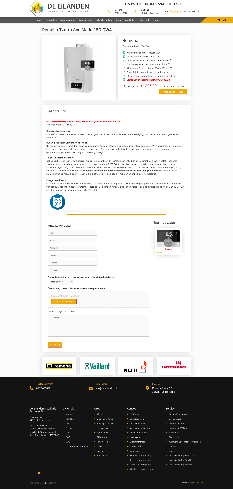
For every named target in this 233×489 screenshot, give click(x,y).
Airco (118, 20)
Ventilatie (129, 20)
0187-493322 (41, 425)
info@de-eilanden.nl (46, 432)
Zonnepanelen (86, 20)
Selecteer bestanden (63, 301)
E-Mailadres (101, 384)
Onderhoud (143, 20)
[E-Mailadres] (91, 388)
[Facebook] (32, 473)
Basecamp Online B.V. (195, 483)
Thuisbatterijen (104, 20)
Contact (156, 20)
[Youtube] (39, 473)
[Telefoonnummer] (32, 388)
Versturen (55, 344)
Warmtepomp (67, 20)
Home (39, 20)
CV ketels (50, 20)
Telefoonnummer (44, 384)
